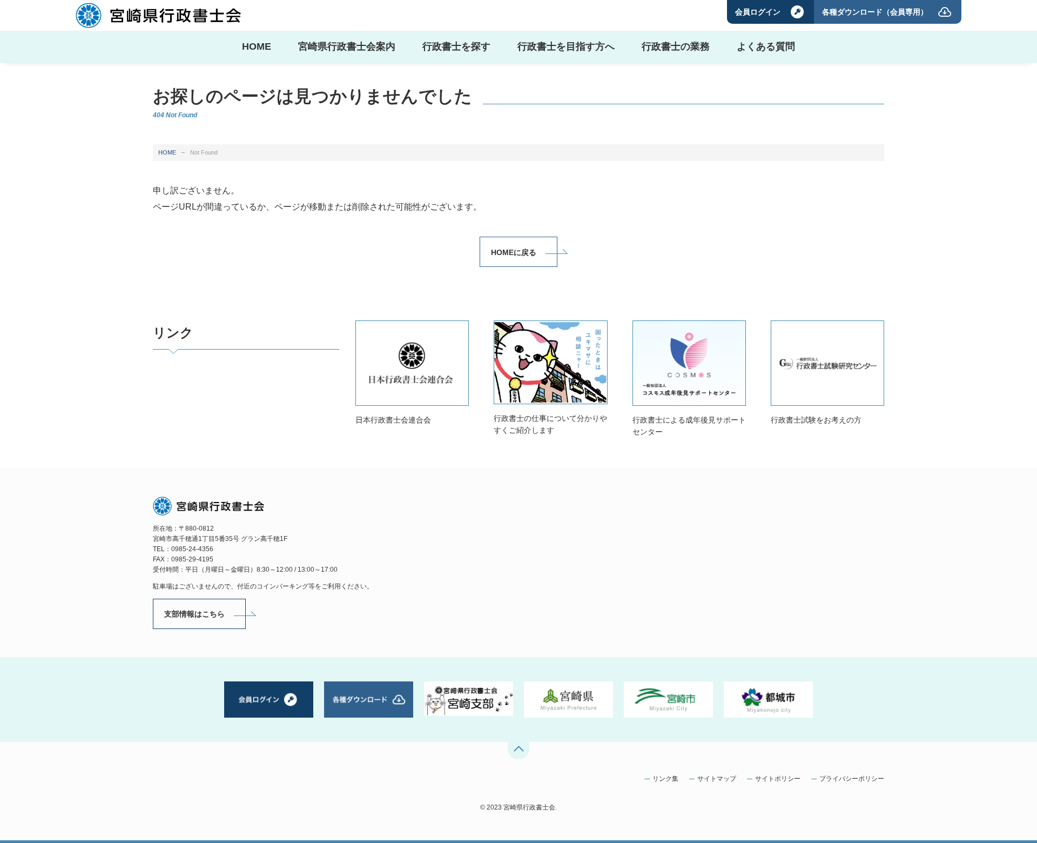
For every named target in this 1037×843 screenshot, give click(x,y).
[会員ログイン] (268, 699)
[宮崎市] (668, 699)
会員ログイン (757, 12)
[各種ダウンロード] (368, 699)
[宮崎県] (568, 699)
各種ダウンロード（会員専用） (875, 12)
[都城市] (768, 699)
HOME (167, 152)
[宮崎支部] (468, 698)
